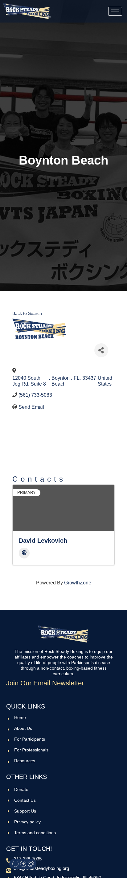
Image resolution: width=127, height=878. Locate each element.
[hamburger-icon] (115, 11)
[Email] (24, 553)
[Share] (101, 350)
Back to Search (27, 313)
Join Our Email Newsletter (45, 683)
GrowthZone (77, 582)
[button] (15, 864)
